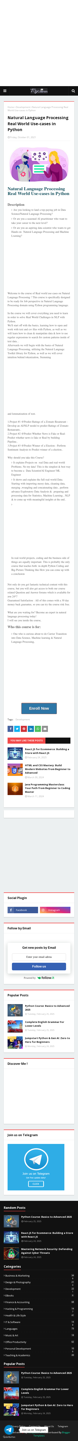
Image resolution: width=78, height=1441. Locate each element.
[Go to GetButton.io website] (9, 1437)
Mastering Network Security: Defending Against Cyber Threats (47, 1251)
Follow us (39, 966)
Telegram (63, 1426)
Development (23, 107)
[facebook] (23, 910)
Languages (39, 1328)
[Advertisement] (39, 43)
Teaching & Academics (39, 1355)
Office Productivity (39, 1342)
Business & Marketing (39, 1275)
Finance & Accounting (39, 1302)
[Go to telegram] (9, 1430)
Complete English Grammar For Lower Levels (44, 1023)
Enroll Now (39, 708)
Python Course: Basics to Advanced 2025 (47, 1007)
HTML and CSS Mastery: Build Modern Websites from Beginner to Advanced (47, 769)
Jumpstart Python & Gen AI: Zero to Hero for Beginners (47, 1040)
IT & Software (39, 1322)
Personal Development (39, 1348)
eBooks (39, 1295)
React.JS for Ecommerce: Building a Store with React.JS (47, 751)
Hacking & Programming (39, 1308)
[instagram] (55, 910)
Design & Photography (39, 1282)
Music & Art (39, 1335)
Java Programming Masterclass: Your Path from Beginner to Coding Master (47, 788)
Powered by (30, 977)
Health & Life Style (39, 1315)
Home (11, 107)
